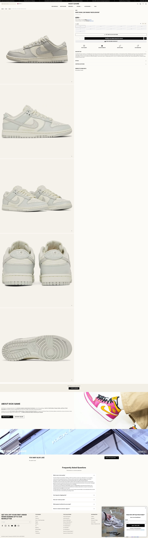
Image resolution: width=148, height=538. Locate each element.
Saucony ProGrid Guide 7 (68, 531)
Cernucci (37, 518)
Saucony (37, 531)
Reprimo (37, 527)
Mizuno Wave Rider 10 (67, 522)
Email (126, 519)
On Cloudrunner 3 (66, 525)
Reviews (92, 518)
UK (140, 23)
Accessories (87, 6)
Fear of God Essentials (39, 520)
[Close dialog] (145, 508)
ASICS (36, 516)
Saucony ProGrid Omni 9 (68, 533)
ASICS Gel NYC (66, 518)
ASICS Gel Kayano (67, 516)
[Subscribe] (29, 522)
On (36, 525)
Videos (92, 516)
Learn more (89, 19)
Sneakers (70, 6)
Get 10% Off (135, 525)
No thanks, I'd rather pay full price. (135, 528)
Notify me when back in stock (114, 38)
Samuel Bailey (38, 529)
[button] (71, 6)
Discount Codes (94, 520)
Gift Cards (93, 522)
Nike (76, 10)
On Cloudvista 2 (66, 529)
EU (145, 23)
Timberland (37, 533)
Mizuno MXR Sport (67, 520)
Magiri (36, 522)
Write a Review (75, 388)
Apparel (79, 6)
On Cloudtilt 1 (66, 527)
